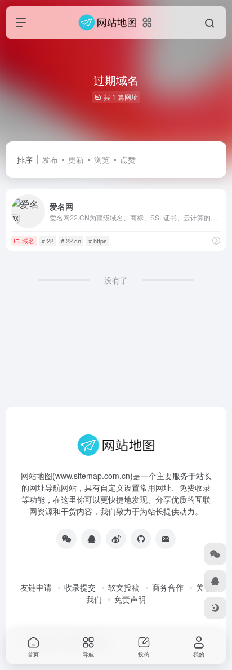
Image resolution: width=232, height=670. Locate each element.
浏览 (102, 159)
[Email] (165, 539)
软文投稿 (124, 587)
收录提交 (80, 587)
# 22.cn (71, 240)
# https (97, 240)
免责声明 (130, 599)
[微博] (116, 539)
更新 (76, 159)
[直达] (216, 240)
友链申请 (36, 587)
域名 (28, 240)
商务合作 (168, 587)
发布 (50, 159)
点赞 (128, 159)
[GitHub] (141, 539)
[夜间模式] (215, 608)
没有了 (116, 280)
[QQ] (91, 539)
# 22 (47, 240)
